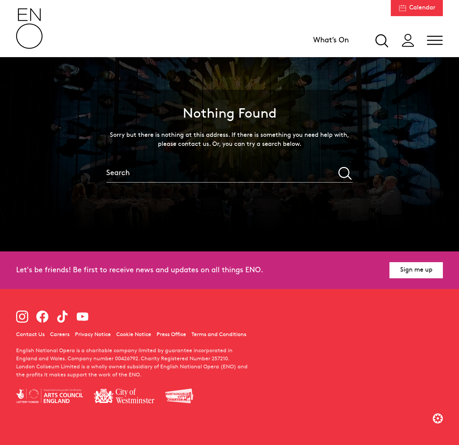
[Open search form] (381, 40)
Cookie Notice (133, 334)
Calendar (422, 8)
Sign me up (416, 270)
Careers (60, 334)
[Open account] (408, 40)
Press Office (171, 334)
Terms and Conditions (219, 334)
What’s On (331, 40)
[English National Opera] (29, 28)
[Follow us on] (22, 317)
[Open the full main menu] (435, 40)
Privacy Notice (93, 334)
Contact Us (30, 334)
